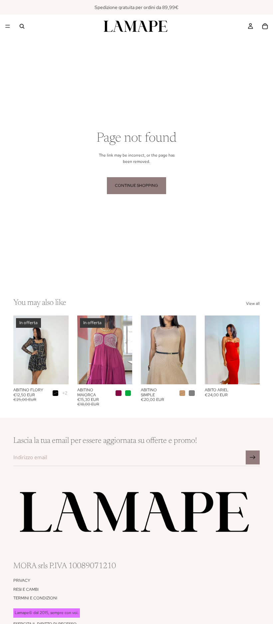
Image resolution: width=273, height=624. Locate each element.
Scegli (127, 374)
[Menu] (7, 26)
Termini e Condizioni (35, 598)
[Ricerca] (22, 26)
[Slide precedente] (20, 350)
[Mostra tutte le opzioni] (64, 393)
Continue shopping (136, 185)
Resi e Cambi (26, 589)
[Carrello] (265, 26)
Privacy (21, 580)
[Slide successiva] (61, 350)
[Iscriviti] (253, 457)
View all (253, 303)
